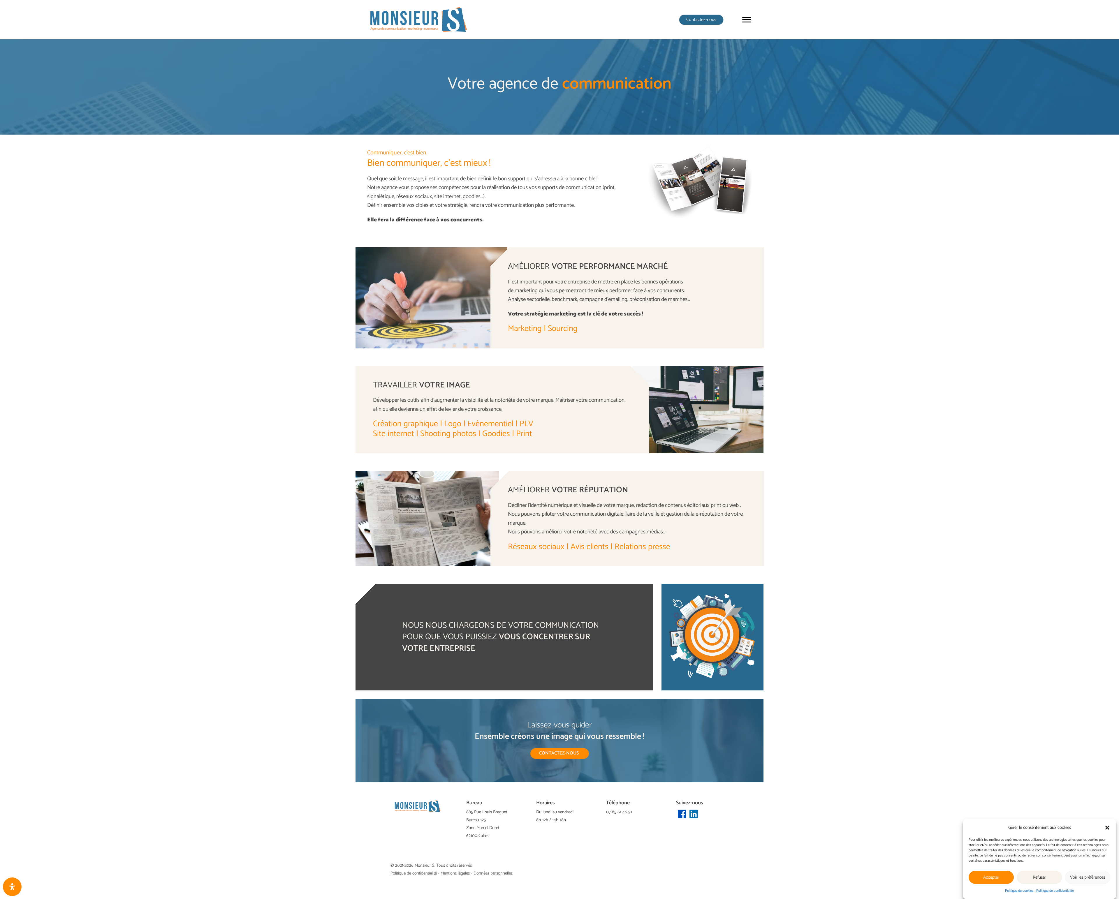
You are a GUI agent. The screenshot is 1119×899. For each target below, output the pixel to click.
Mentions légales (455, 873)
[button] (1107, 828)
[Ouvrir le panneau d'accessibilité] (12, 886)
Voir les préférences (1087, 877)
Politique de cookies (1019, 890)
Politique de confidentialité (1055, 890)
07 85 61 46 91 (619, 812)
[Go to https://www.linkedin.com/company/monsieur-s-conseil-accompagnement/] (693, 814)
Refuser (1039, 877)
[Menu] (746, 20)
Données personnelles (493, 873)
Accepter (991, 877)
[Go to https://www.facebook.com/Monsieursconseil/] (682, 814)
